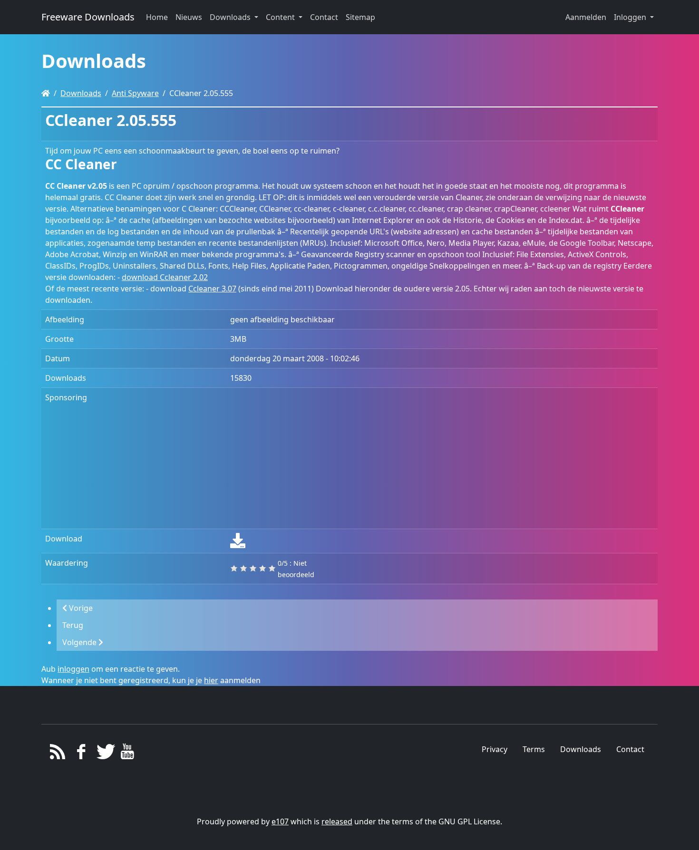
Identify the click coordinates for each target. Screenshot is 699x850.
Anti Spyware (135, 93)
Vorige (80, 608)
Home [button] (157, 17)
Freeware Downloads (88, 16)
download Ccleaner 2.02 (165, 277)
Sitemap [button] (360, 17)
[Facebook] (81, 754)
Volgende (80, 642)
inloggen (73, 669)
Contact (630, 749)
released (336, 821)
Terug (72, 625)
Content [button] (281, 17)
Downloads (80, 93)
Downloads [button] (231, 17)
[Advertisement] (442, 458)
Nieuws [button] (188, 17)
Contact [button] (324, 17)
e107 (280, 821)
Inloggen (631, 17)
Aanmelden (585, 17)
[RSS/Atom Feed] (57, 754)
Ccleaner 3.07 (212, 288)
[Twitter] (104, 754)
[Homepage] (45, 93)
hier (211, 680)
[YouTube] (127, 754)
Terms (534, 749)
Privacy (494, 749)
